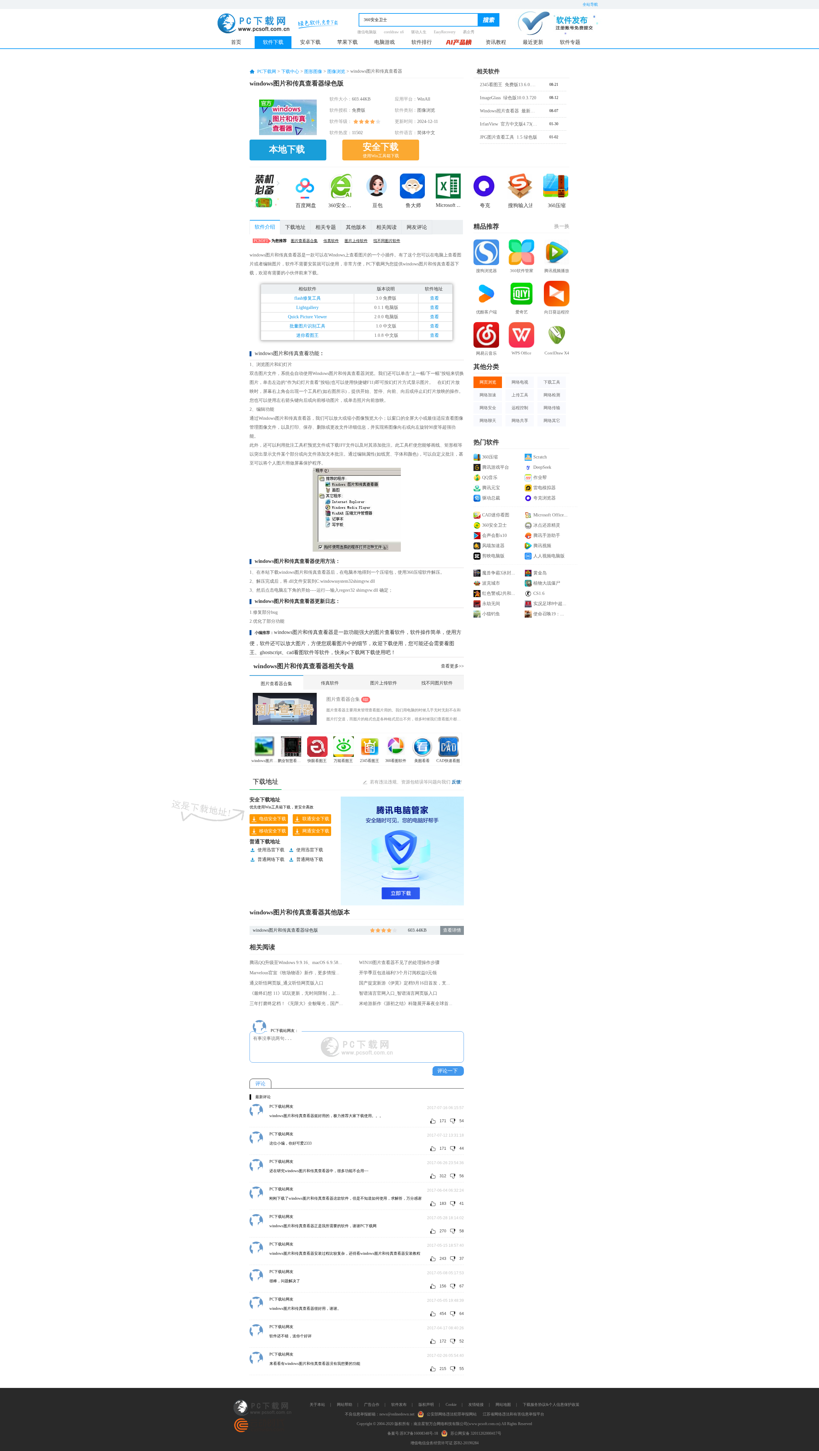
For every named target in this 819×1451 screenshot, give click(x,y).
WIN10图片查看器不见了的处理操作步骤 (399, 962)
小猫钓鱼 (491, 614)
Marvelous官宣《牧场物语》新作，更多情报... (294, 972)
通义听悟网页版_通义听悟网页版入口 (286, 983)
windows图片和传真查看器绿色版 (285, 930)
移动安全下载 (272, 831)
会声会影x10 (494, 535)
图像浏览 (336, 71)
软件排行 (421, 42)
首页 (236, 42)
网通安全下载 (315, 831)
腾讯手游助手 (546, 535)
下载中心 (290, 71)
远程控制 (520, 407)
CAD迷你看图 (495, 515)
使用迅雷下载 (271, 849)
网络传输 (552, 407)
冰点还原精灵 (546, 525)
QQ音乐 (489, 477)
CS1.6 (539, 593)
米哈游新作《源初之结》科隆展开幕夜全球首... (405, 1003)
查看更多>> (452, 666)
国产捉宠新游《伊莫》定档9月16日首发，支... (404, 983)
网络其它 (552, 420)
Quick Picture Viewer (307, 316)
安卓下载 (310, 42)
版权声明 (426, 1404)
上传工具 (520, 395)
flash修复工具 (307, 298)
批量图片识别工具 (307, 326)
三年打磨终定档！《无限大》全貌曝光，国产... (296, 1003)
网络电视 (520, 382)
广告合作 (371, 1404)
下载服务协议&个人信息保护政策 (551, 1404)
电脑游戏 (384, 42)
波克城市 (491, 583)
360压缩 (490, 457)
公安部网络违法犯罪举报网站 (452, 1414)
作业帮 (540, 477)
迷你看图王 (307, 335)
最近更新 (533, 42)
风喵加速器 (493, 545)
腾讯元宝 (491, 487)
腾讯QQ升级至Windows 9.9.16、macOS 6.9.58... (296, 962)
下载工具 (552, 382)
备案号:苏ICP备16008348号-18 (412, 1433)
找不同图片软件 (386, 241)
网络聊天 (488, 420)
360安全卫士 (494, 525)
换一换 (561, 226)
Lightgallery (307, 307)
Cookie (451, 1404)
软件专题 (570, 42)
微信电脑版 (367, 32)
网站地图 (503, 1404)
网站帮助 (344, 1404)
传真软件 (331, 241)
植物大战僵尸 (546, 583)
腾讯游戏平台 (495, 467)
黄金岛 (540, 573)
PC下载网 (266, 71)
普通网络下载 (271, 859)
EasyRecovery (445, 32)
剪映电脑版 (493, 556)
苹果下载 (347, 42)
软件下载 (273, 42)
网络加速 (488, 395)
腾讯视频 (542, 545)
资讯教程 (496, 42)
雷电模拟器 (544, 487)
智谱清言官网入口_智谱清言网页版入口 (398, 993)
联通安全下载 (315, 818)
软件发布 (399, 1404)
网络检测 (552, 395)
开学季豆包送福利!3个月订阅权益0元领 (398, 972)
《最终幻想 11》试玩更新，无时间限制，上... (295, 993)
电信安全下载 (272, 818)
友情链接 (476, 1404)
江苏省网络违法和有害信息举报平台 (513, 1414)
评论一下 (447, 1071)
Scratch (540, 457)
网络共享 (520, 420)
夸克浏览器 (544, 498)
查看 (434, 298)
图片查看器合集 (304, 241)
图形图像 (313, 71)
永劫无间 (491, 603)
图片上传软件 (356, 241)
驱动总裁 (491, 498)
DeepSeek (542, 467)
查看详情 (452, 930)
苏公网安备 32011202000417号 (475, 1433)
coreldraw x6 (394, 32)
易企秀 (468, 32)
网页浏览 (488, 382)
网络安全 (488, 407)
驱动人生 (418, 32)
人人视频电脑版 (549, 556)
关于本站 (317, 1404)
